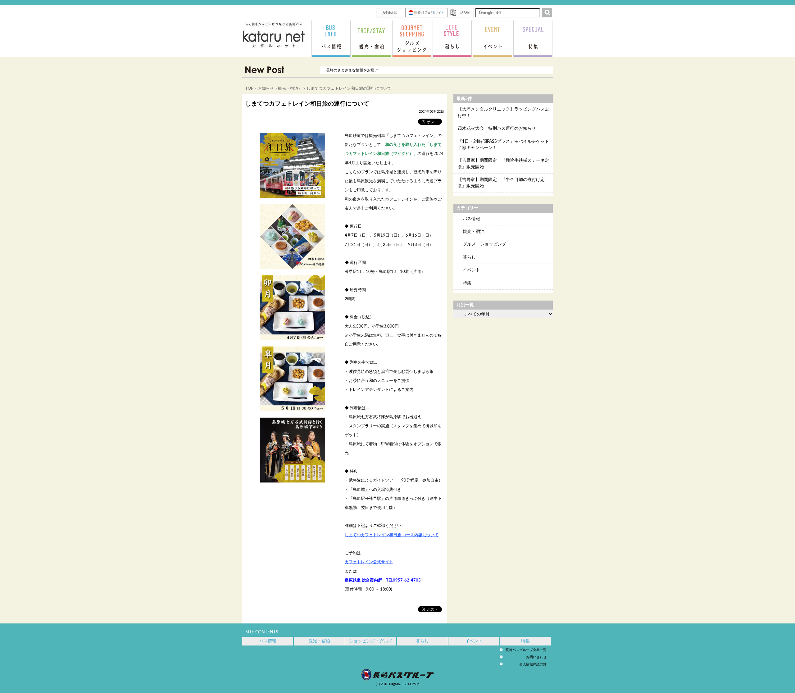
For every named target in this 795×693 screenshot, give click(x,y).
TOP (249, 88)
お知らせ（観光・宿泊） (280, 88)
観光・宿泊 (473, 231)
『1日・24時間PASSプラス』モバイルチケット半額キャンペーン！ (503, 144)
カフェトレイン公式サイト (369, 562)
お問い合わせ (536, 657)
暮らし (469, 257)
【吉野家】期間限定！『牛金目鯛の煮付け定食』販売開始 (501, 183)
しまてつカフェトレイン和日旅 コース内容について (391, 535)
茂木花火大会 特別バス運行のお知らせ (497, 128)
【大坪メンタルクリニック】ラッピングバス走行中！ (503, 112)
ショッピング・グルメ (371, 641)
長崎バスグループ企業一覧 (526, 650)
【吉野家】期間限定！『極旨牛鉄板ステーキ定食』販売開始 (503, 163)
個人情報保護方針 (533, 664)
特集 (467, 283)
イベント (471, 270)
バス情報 (471, 219)
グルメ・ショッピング (484, 244)
